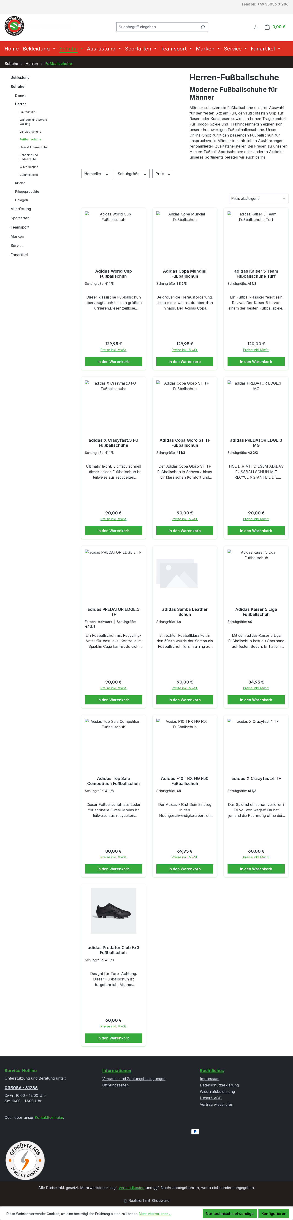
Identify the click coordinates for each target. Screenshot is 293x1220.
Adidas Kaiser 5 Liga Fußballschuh (256, 612)
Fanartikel (19, 254)
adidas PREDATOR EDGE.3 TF (113, 612)
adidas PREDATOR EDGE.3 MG (256, 443)
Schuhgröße (129, 173)
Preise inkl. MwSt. (113, 350)
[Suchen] (202, 26)
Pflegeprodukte (27, 191)
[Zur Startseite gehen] (39, 26)
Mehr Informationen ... (155, 1214)
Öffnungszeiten (115, 1085)
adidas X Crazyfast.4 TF (256, 778)
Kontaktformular (49, 1117)
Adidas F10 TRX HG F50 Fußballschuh (185, 781)
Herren (21, 104)
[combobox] (156, 26)
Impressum (209, 1078)
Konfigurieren (273, 1213)
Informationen (116, 1070)
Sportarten (20, 218)
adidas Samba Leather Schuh (185, 612)
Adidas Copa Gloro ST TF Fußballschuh (185, 443)
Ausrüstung (21, 209)
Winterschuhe (29, 167)
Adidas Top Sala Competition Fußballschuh (113, 781)
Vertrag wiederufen (216, 1104)
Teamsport (20, 227)
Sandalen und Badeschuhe (29, 157)
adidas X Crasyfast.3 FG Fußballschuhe (113, 443)
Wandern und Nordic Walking (33, 122)
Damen (20, 95)
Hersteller (93, 173)
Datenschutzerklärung (219, 1085)
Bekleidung (20, 77)
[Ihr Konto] (256, 26)
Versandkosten (131, 1187)
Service (17, 245)
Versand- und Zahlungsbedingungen (133, 1078)
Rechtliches (212, 1070)
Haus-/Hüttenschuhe (34, 147)
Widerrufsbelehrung (217, 1091)
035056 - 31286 (21, 1087)
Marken (17, 236)
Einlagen (21, 200)
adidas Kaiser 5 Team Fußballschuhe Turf (256, 274)
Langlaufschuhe (30, 131)
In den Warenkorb (114, 361)
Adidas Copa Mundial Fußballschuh (184, 274)
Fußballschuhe (30, 139)
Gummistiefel (29, 174)
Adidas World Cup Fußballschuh (113, 274)
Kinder (20, 183)
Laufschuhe (27, 112)
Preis (160, 173)
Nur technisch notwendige (230, 1213)
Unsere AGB (211, 1098)
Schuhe (17, 86)
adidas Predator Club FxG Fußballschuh (113, 950)
